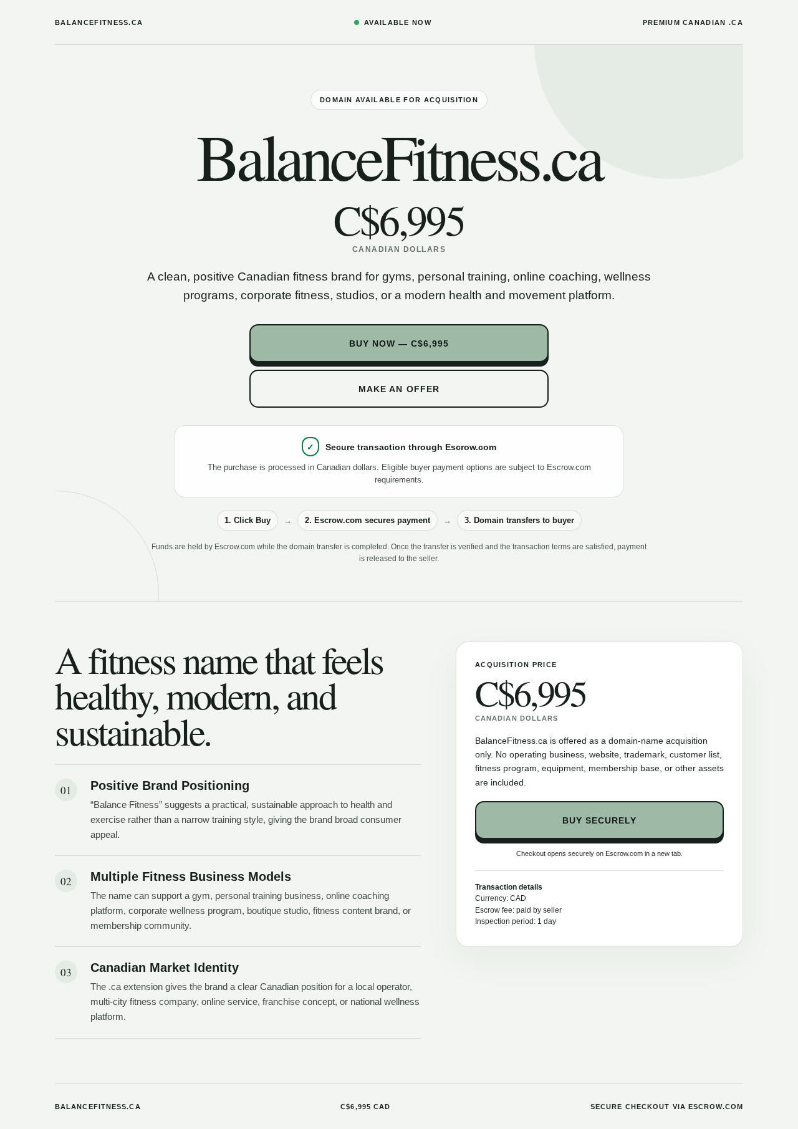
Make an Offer (399, 389)
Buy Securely (599, 820)
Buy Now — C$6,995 (399, 343)
